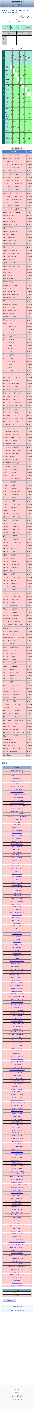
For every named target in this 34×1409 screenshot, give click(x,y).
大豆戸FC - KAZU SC (17, 1283)
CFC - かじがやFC (17, 925)
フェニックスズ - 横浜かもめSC (17, 794)
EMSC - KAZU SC (17, 1228)
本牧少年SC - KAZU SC (17, 1269)
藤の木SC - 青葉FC (17, 1201)
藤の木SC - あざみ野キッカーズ (17, 1206)
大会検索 (19, 5)
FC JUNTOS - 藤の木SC (17, 1015)
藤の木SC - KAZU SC (17, 1209)
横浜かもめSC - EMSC (17, 1168)
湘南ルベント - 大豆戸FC (17, 993)
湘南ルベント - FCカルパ (17, 963)
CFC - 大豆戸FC (17, 953)
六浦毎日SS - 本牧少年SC (17, 1233)
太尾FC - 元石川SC (17, 887)
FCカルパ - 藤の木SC (17, 1050)
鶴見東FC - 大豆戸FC (17, 1130)
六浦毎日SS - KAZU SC (17, 1244)
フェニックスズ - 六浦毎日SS (17, 803)
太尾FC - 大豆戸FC (17, 909)
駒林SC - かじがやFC (17, 835)
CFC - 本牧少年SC (17, 947)
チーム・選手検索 (17, 1396)
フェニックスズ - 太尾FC (17, 773)
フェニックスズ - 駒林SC (17, 770)
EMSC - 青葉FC (17, 1220)
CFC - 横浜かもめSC (17, 934)
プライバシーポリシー (17, 1399)
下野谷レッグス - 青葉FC (17, 1250)
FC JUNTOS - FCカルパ (17, 1002)
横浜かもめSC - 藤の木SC (17, 1165)
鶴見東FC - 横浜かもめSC (17, 1111)
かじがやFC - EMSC (17, 1086)
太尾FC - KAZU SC (17, 915)
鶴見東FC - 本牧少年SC (17, 1124)
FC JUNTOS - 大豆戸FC (17, 1032)
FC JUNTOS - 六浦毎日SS (17, 1021)
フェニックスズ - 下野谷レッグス (17, 805)
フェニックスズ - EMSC (17, 800)
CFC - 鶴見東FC (17, 928)
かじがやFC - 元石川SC (17, 1078)
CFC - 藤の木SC (17, 936)
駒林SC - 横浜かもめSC (17, 844)
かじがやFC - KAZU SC (17, 1105)
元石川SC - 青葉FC (17, 1154)
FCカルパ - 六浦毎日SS (17, 1056)
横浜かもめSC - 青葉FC (17, 1179)
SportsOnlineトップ (8, 5)
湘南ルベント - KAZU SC (17, 999)
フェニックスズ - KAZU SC (17, 819)
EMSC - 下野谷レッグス (17, 1215)
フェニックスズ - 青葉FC (17, 811)
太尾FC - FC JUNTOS (17, 876)
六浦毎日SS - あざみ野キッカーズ (17, 1242)
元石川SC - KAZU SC (17, 1163)
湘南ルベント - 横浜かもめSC (17, 974)
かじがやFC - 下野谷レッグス (17, 1091)
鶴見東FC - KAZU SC (17, 1135)
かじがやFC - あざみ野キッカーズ (17, 1102)
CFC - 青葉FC (17, 950)
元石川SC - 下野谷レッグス (17, 1149)
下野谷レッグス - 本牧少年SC (17, 1247)
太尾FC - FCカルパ (17, 879)
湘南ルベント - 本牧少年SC (17, 988)
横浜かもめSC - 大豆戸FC (17, 1182)
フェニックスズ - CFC (17, 775)
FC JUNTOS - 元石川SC (17, 1010)
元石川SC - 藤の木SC (17, 1141)
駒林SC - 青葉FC (17, 860)
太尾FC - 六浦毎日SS (17, 898)
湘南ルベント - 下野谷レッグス (17, 985)
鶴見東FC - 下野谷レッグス (17, 1122)
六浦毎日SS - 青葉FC (17, 1236)
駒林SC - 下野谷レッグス (17, 855)
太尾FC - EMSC (17, 896)
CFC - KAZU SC (17, 958)
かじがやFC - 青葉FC (17, 1097)
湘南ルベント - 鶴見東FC (17, 969)
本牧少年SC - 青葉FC (17, 1261)
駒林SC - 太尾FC (17, 822)
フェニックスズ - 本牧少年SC (17, 808)
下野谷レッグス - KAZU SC (17, 1258)
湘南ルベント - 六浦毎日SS (17, 982)
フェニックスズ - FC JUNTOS (17, 781)
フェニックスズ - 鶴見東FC (17, 789)
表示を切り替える (17, 148)
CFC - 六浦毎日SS (17, 942)
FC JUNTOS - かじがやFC (17, 1004)
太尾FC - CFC (17, 871)
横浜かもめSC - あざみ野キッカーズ (17, 1184)
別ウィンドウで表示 (17, 48)
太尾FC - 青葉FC (17, 906)
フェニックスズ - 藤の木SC (17, 797)
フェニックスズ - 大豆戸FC (17, 814)
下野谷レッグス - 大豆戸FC (17, 1253)
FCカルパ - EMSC (17, 1053)
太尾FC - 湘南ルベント (17, 874)
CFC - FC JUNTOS (17, 920)
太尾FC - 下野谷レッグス (17, 901)
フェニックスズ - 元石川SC (17, 792)
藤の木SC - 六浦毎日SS (17, 1193)
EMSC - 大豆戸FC (17, 1223)
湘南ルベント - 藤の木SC (17, 977)
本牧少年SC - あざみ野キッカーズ (17, 1266)
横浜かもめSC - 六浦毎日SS (17, 1171)
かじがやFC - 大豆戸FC (17, 1100)
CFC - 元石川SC (17, 931)
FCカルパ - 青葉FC (17, 1064)
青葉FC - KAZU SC (17, 1277)
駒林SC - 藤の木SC (17, 846)
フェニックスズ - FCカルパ (17, 783)
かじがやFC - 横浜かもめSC (17, 1081)
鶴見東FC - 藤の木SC (17, 1113)
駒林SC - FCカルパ (17, 833)
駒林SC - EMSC (17, 849)
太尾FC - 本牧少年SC (17, 904)
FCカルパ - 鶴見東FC (17, 1042)
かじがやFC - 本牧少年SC (17, 1094)
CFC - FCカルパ (17, 923)
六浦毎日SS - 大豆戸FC (17, 1239)
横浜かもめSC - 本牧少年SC (17, 1176)
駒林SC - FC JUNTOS (17, 830)
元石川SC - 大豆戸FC (17, 1157)
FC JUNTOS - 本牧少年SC (17, 1026)
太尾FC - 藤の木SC (17, 893)
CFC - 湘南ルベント (17, 917)
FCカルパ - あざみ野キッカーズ (17, 1070)
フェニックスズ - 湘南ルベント (17, 778)
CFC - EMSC (17, 939)
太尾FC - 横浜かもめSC (17, 890)
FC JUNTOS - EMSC (17, 1018)
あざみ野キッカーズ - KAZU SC (17, 1285)
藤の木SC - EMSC (17, 1190)
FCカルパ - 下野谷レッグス (17, 1059)
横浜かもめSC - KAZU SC (17, 1187)
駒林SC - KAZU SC (17, 868)
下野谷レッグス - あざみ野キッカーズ (17, 1255)
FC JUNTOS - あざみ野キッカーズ (17, 1034)
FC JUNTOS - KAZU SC (17, 1037)
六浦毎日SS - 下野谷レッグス (17, 1231)
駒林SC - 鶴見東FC (17, 838)
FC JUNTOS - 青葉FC (17, 1029)
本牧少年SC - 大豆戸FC (17, 1264)
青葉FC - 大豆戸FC (17, 1272)
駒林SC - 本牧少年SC (17, 857)
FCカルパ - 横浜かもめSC (17, 1048)
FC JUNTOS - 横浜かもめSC (17, 1013)
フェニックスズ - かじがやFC (17, 786)
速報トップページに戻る (17, 1310)
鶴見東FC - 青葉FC (17, 1127)
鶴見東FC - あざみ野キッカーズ (17, 1132)
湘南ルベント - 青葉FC (17, 991)
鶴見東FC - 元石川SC (17, 1108)
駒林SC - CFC (17, 824)
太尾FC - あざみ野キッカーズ (17, 912)
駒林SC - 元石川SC (17, 841)
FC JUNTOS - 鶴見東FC (17, 1007)
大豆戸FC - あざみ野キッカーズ (17, 1280)
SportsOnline (17, 1)
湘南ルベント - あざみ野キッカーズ (17, 996)
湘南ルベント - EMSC (17, 980)
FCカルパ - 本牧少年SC (17, 1061)
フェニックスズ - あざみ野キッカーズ (17, 816)
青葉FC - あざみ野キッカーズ (17, 1274)
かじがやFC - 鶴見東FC (17, 1075)
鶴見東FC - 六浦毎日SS (17, 1119)
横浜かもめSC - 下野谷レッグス (17, 1174)
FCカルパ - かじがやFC (17, 1040)
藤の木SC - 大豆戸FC (17, 1204)
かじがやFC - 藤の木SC (17, 1083)
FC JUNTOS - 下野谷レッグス (17, 1023)
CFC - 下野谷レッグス (17, 944)
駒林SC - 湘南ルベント (17, 827)
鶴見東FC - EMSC (17, 1116)
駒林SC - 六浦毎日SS (17, 852)
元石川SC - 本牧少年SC (17, 1152)
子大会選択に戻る (17, 1306)
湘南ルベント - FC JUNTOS (17, 961)
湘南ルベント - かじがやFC (17, 966)
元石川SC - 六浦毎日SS (17, 1146)
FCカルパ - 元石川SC (17, 1045)
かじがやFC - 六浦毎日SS (17, 1089)
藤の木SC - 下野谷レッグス (17, 1195)
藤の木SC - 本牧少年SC (17, 1198)
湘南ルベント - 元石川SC (17, 972)
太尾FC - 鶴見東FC (17, 885)
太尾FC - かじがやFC (17, 882)
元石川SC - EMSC (17, 1143)
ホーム (17, 1389)
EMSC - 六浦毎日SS (17, 1212)
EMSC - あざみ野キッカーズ (17, 1225)
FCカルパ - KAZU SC (17, 1072)
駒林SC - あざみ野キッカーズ (17, 865)
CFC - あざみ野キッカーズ (17, 955)
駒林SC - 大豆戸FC (17, 863)
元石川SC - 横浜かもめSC (17, 1138)
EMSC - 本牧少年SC (17, 1217)
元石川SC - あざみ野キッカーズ (17, 1160)
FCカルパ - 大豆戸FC (17, 1067)
